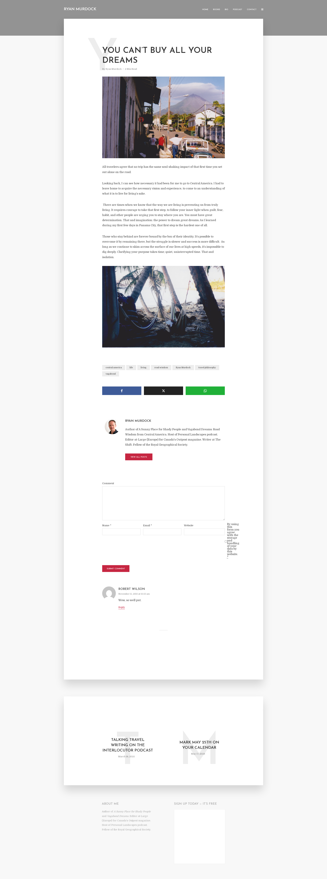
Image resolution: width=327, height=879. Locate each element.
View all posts (139, 457)
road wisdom (161, 367)
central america (114, 367)
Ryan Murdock (80, 9)
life (131, 367)
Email (147, 525)
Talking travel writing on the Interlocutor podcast (128, 745)
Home (205, 10)
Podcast (237, 10)
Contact (251, 10)
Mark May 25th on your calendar (199, 745)
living (143, 367)
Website (188, 525)
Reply (121, 607)
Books (216, 10)
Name (106, 525)
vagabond (111, 374)
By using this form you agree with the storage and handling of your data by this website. (233, 540)
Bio (226, 10)
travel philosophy (207, 367)
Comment (108, 483)
